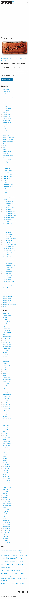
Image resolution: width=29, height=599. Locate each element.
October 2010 (6, 466)
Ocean (4, 147)
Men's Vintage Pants (8, 139)
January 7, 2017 (17, 67)
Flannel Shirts (6, 114)
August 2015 (6, 398)
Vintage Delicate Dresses (9, 221)
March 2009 (6, 497)
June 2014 (5, 414)
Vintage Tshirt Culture (8, 283)
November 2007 (7, 526)
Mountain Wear (4, 561)
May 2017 (5, 373)
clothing (18, 550)
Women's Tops (6, 302)
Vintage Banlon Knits (8, 203)
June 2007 (5, 536)
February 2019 (6, 342)
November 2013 (7, 419)
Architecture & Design (8, 98)
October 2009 (6, 485)
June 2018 (5, 350)
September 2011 (7, 450)
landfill (17, 555)
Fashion (19, 553)
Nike (4, 143)
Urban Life (5, 199)
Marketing (3, 558)
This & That (6, 193)
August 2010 (6, 468)
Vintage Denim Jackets (9, 228)
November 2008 (7, 505)
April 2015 (5, 402)
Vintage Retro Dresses (8, 263)
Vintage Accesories (8, 201)
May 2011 (5, 456)
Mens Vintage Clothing (14, 558)
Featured (5, 112)
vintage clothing (18, 573)
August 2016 (6, 383)
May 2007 (5, 538)
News (11, 561)
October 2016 (6, 381)
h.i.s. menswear (7, 118)
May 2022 (5, 334)
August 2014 (6, 410)
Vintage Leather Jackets (9, 246)
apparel (7, 550)
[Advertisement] (14, 21)
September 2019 (7, 338)
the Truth (5, 190)
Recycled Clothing (7, 159)
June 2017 (5, 371)
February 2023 (6, 328)
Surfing (5, 182)
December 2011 (7, 443)
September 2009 (7, 487)
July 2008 (5, 512)
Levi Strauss (6, 128)
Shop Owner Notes (7, 174)
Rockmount (6, 166)
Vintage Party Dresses (8, 257)
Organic (5, 149)
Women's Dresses (7, 294)
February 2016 (6, 390)
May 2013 (5, 431)
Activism (5, 93)
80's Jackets (6, 89)
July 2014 (5, 412)
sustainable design (6, 570)
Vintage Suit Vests (7, 269)
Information (12, 555)
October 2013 (6, 421)
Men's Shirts (6, 135)
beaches (13, 550)
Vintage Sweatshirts (8, 275)
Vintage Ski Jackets (8, 267)
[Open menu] (27, 2)
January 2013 (6, 437)
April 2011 (5, 458)
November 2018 (7, 346)
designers (3, 553)
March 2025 (6, 313)
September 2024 (7, 315)
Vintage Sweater (7, 273)
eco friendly (12, 553)
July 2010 (5, 470)
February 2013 (6, 435)
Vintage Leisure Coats (8, 248)
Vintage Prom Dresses (8, 261)
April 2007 (5, 540)
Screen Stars (6, 172)
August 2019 (6, 340)
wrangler (3, 585)
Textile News (6, 188)
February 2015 (6, 404)
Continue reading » (6, 79)
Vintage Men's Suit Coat (9, 250)
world (23, 583)
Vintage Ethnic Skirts (8, 230)
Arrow (4, 100)
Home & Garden (7, 122)
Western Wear (4, 580)
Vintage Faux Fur (7, 236)
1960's (4, 550)
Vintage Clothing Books (9, 211)
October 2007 (6, 528)
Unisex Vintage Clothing (9, 197)
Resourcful (23, 58)
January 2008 (6, 522)
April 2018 (5, 355)
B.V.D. (4, 104)
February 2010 (6, 478)
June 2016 (5, 386)
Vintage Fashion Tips (8, 234)
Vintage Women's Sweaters (10, 287)
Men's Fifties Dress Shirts (9, 133)
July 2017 (5, 369)
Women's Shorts (7, 298)
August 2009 (6, 489)
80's (2, 550)
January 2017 (6, 377)
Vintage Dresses (11, 575)
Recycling (5, 162)
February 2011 (6, 462)
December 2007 (7, 524)
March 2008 (6, 520)
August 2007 (6, 532)
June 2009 (5, 491)
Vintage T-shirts (7, 277)
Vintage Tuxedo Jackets (9, 285)
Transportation (6, 195)
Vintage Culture (7, 219)
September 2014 (7, 408)
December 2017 (7, 359)
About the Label (5, 58)
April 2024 (5, 319)
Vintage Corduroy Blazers (9, 215)
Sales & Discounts (7, 170)
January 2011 (6, 464)
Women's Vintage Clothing (9, 304)
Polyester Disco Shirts (8, 155)
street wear (19, 568)
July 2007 (5, 534)
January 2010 (6, 480)
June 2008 (5, 514)
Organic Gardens (7, 151)
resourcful (5, 568)
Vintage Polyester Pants (9, 259)
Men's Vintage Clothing (8, 137)
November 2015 (7, 394)
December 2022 (7, 332)
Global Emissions (7, 116)
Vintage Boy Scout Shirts (9, 207)
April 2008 (5, 518)
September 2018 (7, 348)
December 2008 (7, 503)
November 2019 (7, 336)
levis (26, 555)
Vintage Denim (4, 576)
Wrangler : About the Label (13, 63)
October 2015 (6, 396)
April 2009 (5, 495)
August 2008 (6, 509)
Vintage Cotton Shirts (8, 217)
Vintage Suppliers (7, 271)
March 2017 (6, 375)
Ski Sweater (6, 180)
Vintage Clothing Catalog (9, 213)
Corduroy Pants (7, 108)
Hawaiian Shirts (7, 120)
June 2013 (5, 429)
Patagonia (5, 153)
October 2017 (6, 363)
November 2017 (7, 361)
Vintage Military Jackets (9, 252)
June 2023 (5, 324)
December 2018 (7, 344)
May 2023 (5, 326)
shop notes (12, 568)
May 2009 (5, 493)
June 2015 (5, 400)
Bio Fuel (5, 106)
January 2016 (6, 392)
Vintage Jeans (6, 242)
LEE (4, 126)
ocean (17, 561)
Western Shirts (6, 292)
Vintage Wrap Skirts (8, 290)
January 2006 (6, 542)
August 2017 (6, 367)
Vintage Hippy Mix (7, 240)
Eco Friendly (6, 110)
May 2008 (5, 516)
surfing (25, 568)
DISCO (7, 553)
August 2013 (6, 425)
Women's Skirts (7, 300)
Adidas (4, 95)
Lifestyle (5, 131)
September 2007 (7, 530)
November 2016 (7, 379)
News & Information (14, 58)
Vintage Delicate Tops (8, 223)
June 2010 (5, 472)
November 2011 (6, 445)
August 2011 (6, 452)
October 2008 (6, 507)
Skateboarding (6, 178)
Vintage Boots (6, 205)
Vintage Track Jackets (8, 281)
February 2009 (6, 499)
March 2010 (6, 476)
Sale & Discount (7, 168)
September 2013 (7, 423)
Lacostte (5, 124)
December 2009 (7, 483)
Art (3, 102)
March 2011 (5, 460)
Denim (21, 550)
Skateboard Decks (7, 176)
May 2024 (5, 317)
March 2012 (6, 439)
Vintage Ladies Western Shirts (10, 244)
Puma (4, 157)
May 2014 (5, 416)
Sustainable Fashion (8, 186)
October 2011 (6, 447)
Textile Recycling (6, 573)
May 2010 (5, 474)
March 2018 (6, 357)
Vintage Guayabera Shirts (9, 238)
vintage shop (4, 578)
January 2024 (6, 322)
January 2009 (6, 501)
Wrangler (3, 60)
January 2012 (6, 441)
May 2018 (5, 352)
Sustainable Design (8, 184)
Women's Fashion (7, 296)
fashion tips (25, 553)
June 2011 (5, 454)
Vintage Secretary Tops (9, 265)
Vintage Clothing (7, 209)
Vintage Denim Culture (8, 226)
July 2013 (5, 427)
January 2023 (6, 330)
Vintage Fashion (7, 232)
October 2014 (6, 406)
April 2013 (5, 433)
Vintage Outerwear (7, 254)
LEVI (23, 555)
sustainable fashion (15, 570)
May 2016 (5, 388)
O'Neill (4, 145)
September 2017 (7, 365)
